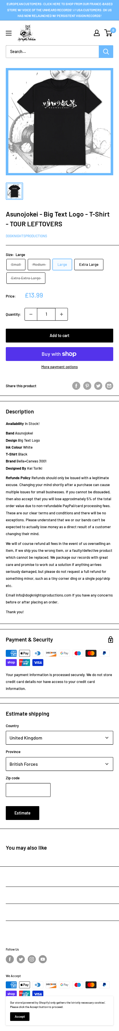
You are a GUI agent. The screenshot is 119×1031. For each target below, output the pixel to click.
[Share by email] (109, 386)
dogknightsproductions (26, 236)
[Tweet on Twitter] (98, 386)
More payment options (59, 366)
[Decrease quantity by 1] (31, 314)
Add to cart (59, 335)
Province (13, 751)
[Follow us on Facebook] (10, 959)
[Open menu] (9, 33)
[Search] (106, 51)
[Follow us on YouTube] (43, 959)
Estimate (22, 812)
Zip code (13, 778)
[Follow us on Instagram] (32, 959)
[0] (108, 32)
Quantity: (13, 314)
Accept (20, 1016)
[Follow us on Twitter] (21, 959)
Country (12, 725)
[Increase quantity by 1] (61, 314)
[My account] (97, 33)
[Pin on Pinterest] (87, 386)
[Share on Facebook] (76, 386)
